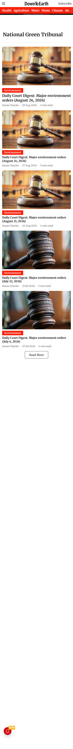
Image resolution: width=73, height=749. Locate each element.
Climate (57, 10)
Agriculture (21, 10)
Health (7, 10)
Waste (46, 10)
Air (67, 10)
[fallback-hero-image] (36, 66)
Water (35, 10)
